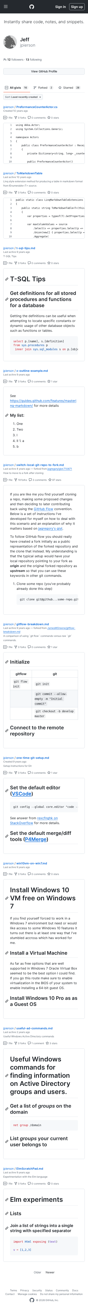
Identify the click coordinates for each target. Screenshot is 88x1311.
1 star (54, 381)
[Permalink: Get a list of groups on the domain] (7, 1109)
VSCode (21, 794)
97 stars (56, 479)
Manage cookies (27, 1294)
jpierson (8, 107)
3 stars (53, 1043)
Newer (50, 1272)
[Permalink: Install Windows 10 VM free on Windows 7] (7, 898)
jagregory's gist (50, 528)
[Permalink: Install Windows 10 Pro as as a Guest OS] (7, 1001)
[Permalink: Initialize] (7, 662)
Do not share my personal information (61, 1294)
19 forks (22, 479)
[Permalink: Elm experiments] (7, 1199)
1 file (9, 117)
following (34, 59)
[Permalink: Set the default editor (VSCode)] (7, 790)
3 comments (39, 479)
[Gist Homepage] (31, 6)
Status (49, 1290)
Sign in (60, 7)
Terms (13, 1290)
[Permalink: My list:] (7, 415)
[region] (44, 143)
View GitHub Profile (44, 71)
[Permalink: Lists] (7, 1213)
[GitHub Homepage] (31, 1300)
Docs (75, 1290)
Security (37, 1290)
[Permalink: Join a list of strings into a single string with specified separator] (7, 1228)
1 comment (37, 1043)
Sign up (77, 7)
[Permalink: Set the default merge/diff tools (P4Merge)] (7, 836)
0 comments (38, 117)
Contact (10, 1294)
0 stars (55, 117)
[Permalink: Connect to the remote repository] (7, 730)
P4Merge (35, 839)
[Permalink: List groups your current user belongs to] (7, 1141)
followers (15, 59)
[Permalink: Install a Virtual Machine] (7, 953)
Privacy (24, 1290)
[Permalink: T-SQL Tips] (7, 279)
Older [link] (37, 1272)
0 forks (21, 117)
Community (62, 1290)
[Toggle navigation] (5, 6)
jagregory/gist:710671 (59, 468)
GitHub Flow (43, 509)
